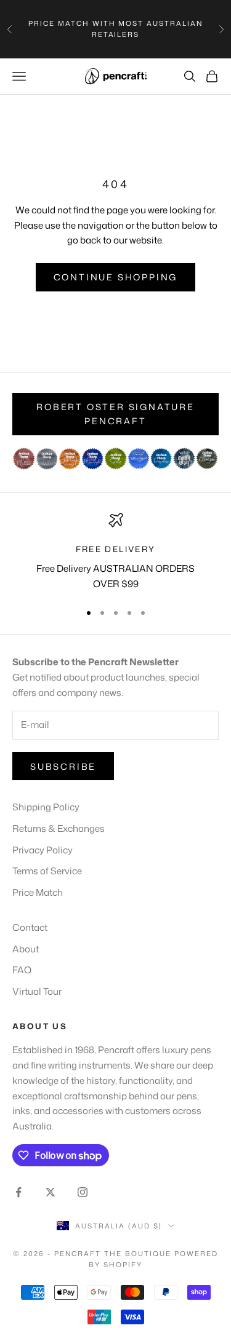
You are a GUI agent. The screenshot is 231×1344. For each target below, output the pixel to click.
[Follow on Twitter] (50, 1192)
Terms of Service (47, 870)
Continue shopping (116, 277)
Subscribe (63, 766)
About (25, 949)
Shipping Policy (45, 806)
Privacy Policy (42, 850)
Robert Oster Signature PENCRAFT (115, 414)
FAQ (21, 969)
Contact (29, 927)
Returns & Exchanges (58, 828)
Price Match (37, 892)
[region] (115, 552)
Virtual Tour (37, 991)
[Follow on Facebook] (18, 1192)
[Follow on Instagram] (82, 1192)
